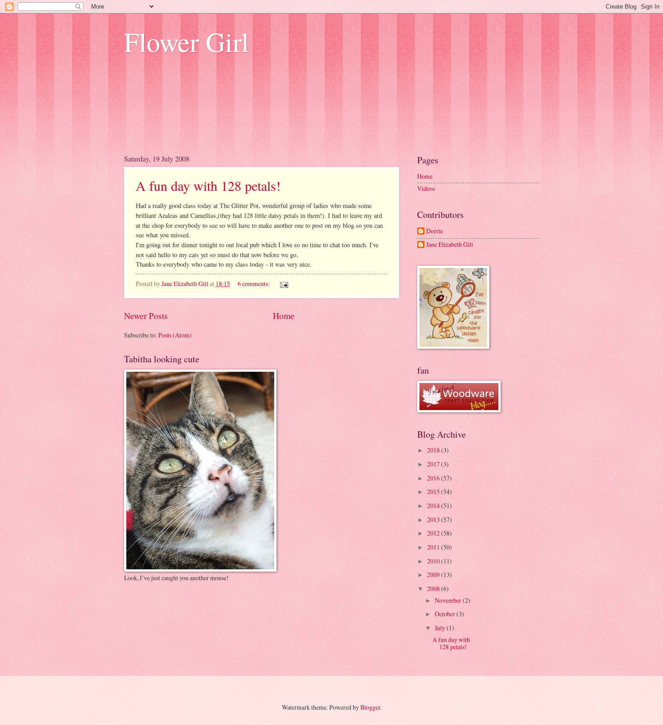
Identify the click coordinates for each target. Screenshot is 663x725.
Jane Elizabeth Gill (449, 245)
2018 (434, 450)
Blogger (370, 707)
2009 (434, 574)
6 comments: (254, 283)
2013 (434, 519)
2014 (434, 505)
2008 (434, 588)
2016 (434, 478)
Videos (426, 188)
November (449, 600)
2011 (434, 547)
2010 (434, 561)
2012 (434, 533)
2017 (434, 464)
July (441, 627)
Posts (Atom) (175, 335)
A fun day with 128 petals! (208, 185)
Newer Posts (146, 315)
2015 (434, 491)
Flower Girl (186, 41)
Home (284, 315)
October (445, 614)
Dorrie (434, 231)
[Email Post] (283, 283)
